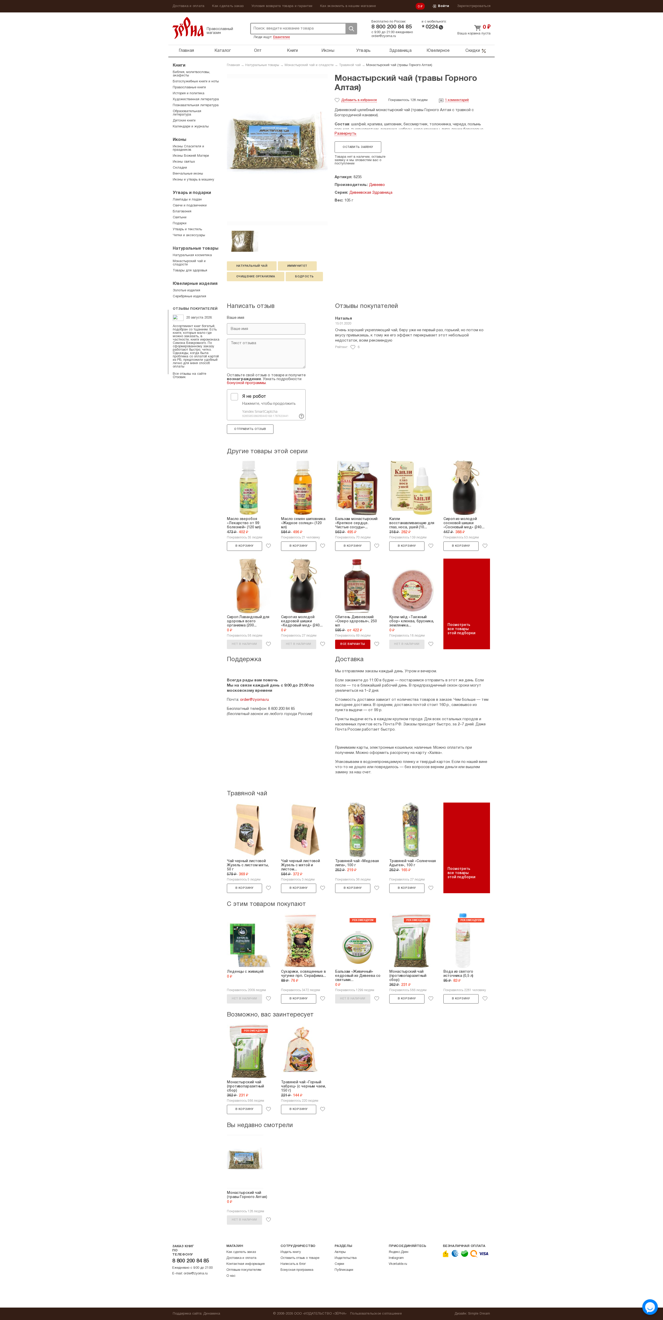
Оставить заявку (358, 147)
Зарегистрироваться (474, 6)
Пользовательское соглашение (376, 1313)
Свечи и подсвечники (190, 205)
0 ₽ (420, 6)
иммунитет (297, 266)
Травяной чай (350, 65)
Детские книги (184, 120)
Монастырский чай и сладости (309, 65)
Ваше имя (235, 318)
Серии (339, 1264)
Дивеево (377, 185)
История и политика (188, 93)
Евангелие (281, 37)
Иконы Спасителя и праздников (188, 148)
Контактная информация (245, 1264)
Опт (258, 51)
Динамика (211, 1313)
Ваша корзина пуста (474, 33)
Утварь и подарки (192, 193)
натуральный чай (251, 266)
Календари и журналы (191, 126)
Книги (292, 51)
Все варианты (352, 644)
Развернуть (345, 133)
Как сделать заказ (227, 6)
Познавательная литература (196, 105)
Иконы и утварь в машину (193, 179)
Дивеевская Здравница (370, 192)
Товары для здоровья (190, 270)
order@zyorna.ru (383, 36)
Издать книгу (290, 1252)
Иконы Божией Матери (191, 155)
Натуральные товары (262, 65)
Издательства (346, 1258)
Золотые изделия (186, 290)
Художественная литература (196, 99)
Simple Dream (479, 1313)
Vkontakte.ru (398, 1264)
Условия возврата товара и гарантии (282, 6)
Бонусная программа (296, 1270)
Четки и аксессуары (189, 235)
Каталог (222, 51)
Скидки (472, 51)
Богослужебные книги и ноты (196, 81)
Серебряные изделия (189, 296)
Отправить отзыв (250, 429)
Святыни (179, 217)
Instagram (396, 1258)
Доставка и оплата (188, 6)
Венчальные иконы (188, 173)
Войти (443, 6)
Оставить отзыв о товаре (299, 1258)
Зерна (188, 28)
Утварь (363, 51)
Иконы (327, 51)
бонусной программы (246, 383)
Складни (180, 167)
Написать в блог (293, 1264)
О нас (230, 1276)
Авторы (340, 1252)
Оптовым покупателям (243, 1270)
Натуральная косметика (192, 255)
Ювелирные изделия (195, 284)
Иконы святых (184, 161)
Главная (186, 51)
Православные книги (189, 87)
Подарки (179, 223)
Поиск (351, 28)
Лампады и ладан (187, 199)
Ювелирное (438, 51)
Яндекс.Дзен (398, 1252)
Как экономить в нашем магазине (348, 6)
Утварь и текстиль (187, 229)
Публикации (344, 1270)
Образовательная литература (187, 113)
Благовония (182, 211)
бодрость (304, 276)
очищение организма (255, 276)
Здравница (400, 51)
